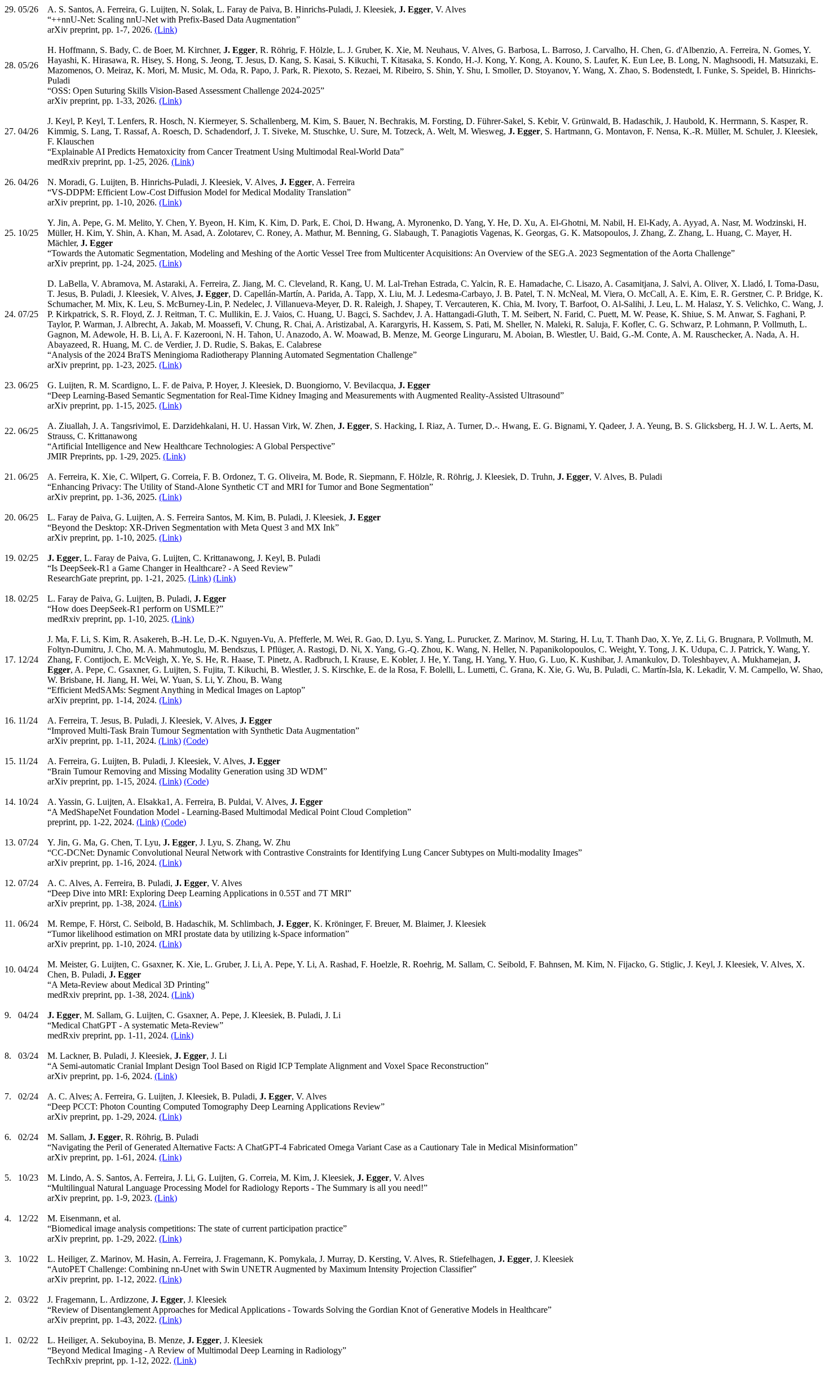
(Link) (166, 29)
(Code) (195, 741)
